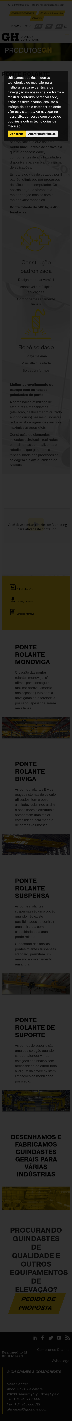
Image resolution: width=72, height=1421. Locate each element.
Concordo (17, 133)
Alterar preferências (42, 133)
